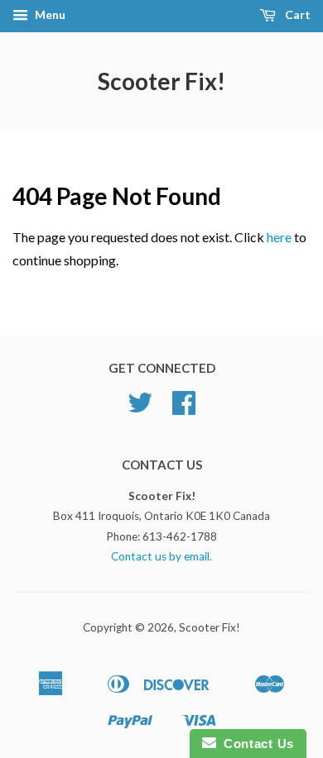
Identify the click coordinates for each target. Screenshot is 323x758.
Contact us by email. (161, 556)
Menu (48, 14)
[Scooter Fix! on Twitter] (140, 408)
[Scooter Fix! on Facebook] (183, 408)
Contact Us (255, 744)
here (279, 237)
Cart (296, 14)
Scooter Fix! (161, 81)
